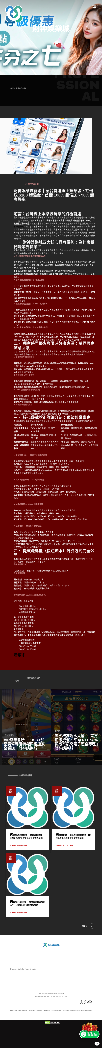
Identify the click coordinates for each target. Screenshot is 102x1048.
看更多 (17, 681)
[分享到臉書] (86, 1002)
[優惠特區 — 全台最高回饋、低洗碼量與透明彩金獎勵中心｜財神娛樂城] (25, 727)
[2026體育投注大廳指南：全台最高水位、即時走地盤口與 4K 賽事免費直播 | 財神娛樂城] (76, 727)
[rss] (90, 1002)
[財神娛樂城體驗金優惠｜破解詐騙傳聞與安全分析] (14, 14)
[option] (51, 37)
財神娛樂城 (51, 29)
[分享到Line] (81, 1002)
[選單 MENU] (94, 6)
